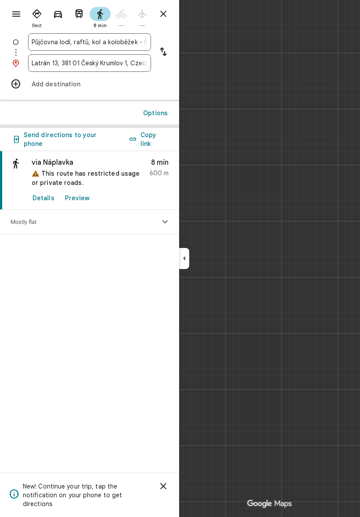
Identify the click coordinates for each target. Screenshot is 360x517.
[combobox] (90, 42)
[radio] (36, 16)
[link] (89, 180)
